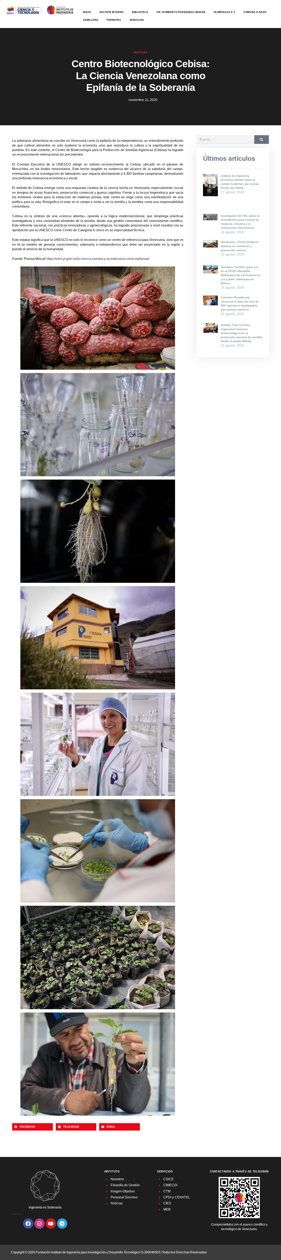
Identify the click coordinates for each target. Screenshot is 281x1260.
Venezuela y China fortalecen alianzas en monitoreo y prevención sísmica (240, 246)
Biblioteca (140, 12)
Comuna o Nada (255, 12)
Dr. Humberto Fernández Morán (181, 12)
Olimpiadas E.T (224, 12)
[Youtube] (51, 1223)
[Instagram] (39, 1223)
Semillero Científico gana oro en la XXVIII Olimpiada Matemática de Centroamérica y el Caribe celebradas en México (240, 275)
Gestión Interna (111, 12)
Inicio (87, 12)
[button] (32, 1127)
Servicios (137, 20)
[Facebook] (28, 1223)
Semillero (90, 20)
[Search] (261, 139)
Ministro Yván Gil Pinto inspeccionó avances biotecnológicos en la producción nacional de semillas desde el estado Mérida (241, 333)
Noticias (140, 52)
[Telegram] (62, 1223)
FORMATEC (114, 20)
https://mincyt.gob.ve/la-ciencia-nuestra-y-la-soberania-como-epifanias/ (97, 258)
